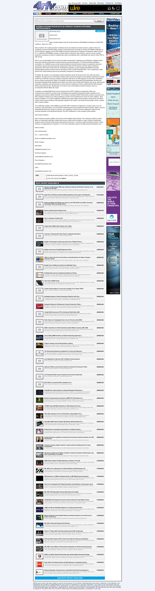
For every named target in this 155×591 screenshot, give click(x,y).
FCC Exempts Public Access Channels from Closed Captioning (63, 374)
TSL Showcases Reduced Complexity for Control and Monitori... (63, 351)
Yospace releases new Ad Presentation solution (58, 343)
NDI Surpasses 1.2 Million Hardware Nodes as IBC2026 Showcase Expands (66, 476)
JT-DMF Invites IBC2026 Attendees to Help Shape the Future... (62, 406)
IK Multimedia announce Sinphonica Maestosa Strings (60, 273)
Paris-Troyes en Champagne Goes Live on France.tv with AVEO (63, 320)
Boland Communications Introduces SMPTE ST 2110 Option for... (63, 398)
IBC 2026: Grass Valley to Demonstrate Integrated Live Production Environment (68, 546)
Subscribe (92, 3)
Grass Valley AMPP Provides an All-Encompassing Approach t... (63, 335)
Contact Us (109, 3)
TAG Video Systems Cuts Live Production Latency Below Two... (63, 413)
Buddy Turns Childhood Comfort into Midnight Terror (60, 265)
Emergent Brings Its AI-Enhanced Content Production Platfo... (62, 304)
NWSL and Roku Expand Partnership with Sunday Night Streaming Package (67, 554)
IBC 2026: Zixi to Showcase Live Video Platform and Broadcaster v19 (64, 468)
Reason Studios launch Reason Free (55, 210)
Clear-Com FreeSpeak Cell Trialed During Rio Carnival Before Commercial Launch (68, 484)
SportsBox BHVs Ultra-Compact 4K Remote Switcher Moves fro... (63, 421)
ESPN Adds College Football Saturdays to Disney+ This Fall (62, 460)
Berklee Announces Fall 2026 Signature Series (58, 249)
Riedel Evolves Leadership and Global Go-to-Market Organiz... (62, 429)
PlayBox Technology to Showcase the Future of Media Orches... (63, 241)
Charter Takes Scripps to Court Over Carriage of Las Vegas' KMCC (64, 288)
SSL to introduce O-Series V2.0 (53, 218)
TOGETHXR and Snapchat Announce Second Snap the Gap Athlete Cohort (66, 499)
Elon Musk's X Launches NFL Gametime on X (57, 382)
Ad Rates (118, 3)
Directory (100, 3)
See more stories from (57, 178)
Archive (84, 3)
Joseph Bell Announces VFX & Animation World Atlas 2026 (62, 312)
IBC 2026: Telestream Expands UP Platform (57, 523)
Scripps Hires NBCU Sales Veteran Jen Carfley (58, 226)
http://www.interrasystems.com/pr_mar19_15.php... (63, 175)
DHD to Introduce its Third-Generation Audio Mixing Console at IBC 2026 (66, 327)
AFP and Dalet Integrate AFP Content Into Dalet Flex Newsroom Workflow (66, 539)
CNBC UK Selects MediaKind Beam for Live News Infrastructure (63, 507)
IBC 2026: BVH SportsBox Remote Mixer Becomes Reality (61, 492)
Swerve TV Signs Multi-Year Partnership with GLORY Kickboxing (63, 531)
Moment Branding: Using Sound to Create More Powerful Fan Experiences (66, 570)
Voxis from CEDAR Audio (51, 281)
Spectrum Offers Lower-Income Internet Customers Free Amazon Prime (65, 367)
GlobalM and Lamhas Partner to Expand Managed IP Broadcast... (63, 390)
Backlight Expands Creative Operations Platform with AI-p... (62, 296)
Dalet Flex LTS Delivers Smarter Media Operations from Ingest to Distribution (67, 194)
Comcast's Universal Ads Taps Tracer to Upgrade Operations (62, 234)
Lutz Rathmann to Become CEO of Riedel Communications (62, 359)
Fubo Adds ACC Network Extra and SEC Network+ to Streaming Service (65, 562)
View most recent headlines (70, 578)
